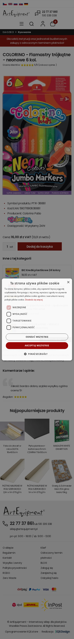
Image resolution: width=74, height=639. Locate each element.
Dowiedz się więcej (34, 299)
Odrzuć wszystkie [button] (37, 336)
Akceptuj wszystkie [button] (37, 345)
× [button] (68, 282)
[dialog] (37, 319)
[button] (37, 354)
